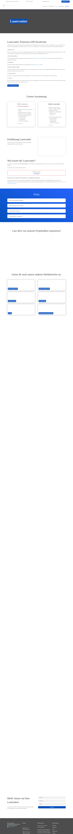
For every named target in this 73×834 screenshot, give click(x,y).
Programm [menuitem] (51, 6)
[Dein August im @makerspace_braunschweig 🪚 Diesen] (34, 491)
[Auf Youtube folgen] (30, 826)
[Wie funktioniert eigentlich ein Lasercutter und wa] (34, 430)
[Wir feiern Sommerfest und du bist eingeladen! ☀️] (34, 400)
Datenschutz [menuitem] (54, 827)
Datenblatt (20, 123)
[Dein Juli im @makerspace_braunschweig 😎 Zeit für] (34, 648)
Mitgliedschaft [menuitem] (54, 831)
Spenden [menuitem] (67, 6)
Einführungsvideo (38, 58)
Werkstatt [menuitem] (44, 6)
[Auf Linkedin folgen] (34, 826)
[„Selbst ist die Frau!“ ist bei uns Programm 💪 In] (34, 460)
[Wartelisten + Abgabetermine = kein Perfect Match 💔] (34, 618)
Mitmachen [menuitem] (61, 6)
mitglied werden (65, 1)
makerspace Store (37, 64)
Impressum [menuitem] (54, 825)
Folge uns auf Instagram (36, 749)
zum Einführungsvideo (13, 85)
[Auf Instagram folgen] (23, 826)
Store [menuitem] (56, 6)
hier (47, 53)
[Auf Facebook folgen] (27, 826)
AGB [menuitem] (53, 829)
